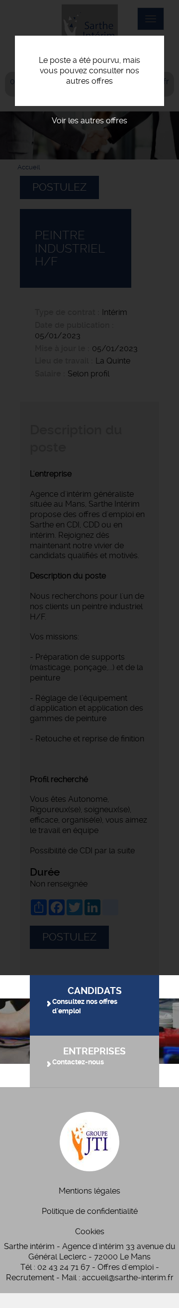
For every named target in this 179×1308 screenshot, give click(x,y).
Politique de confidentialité (90, 1211)
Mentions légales (89, 1191)
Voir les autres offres (89, 120)
